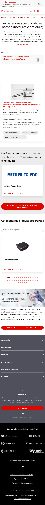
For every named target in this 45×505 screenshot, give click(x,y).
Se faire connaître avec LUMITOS (21, 475)
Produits (5, 355)
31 (20, 282)
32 (22, 282)
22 (22, 280)
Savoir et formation (9, 369)
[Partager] (34, 11)
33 (24, 282)
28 (35, 280)
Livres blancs (6, 362)
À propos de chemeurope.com (22, 483)
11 (30, 277)
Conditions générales (29, 495)
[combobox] (22, 230)
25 (28, 280)
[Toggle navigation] (42, 11)
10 (28, 277)
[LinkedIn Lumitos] (22, 466)
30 (18, 282)
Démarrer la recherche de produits (22, 328)
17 (12, 280)
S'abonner (22, 408)
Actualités (5, 340)
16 (9, 280)
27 (32, 280)
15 (7, 280)
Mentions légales (11, 495)
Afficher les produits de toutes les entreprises (22, 206)
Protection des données (22, 499)
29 (37, 280)
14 (37, 277)
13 (35, 277)
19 (16, 280)
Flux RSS (4, 377)
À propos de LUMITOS (21, 479)
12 (32, 277)
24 (26, 280)
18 (14, 280)
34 (26, 282)
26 (30, 280)
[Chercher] (30, 11)
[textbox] (22, 229)
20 (18, 280)
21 (20, 280)
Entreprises (6, 347)
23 (24, 280)
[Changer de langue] (37, 11)
